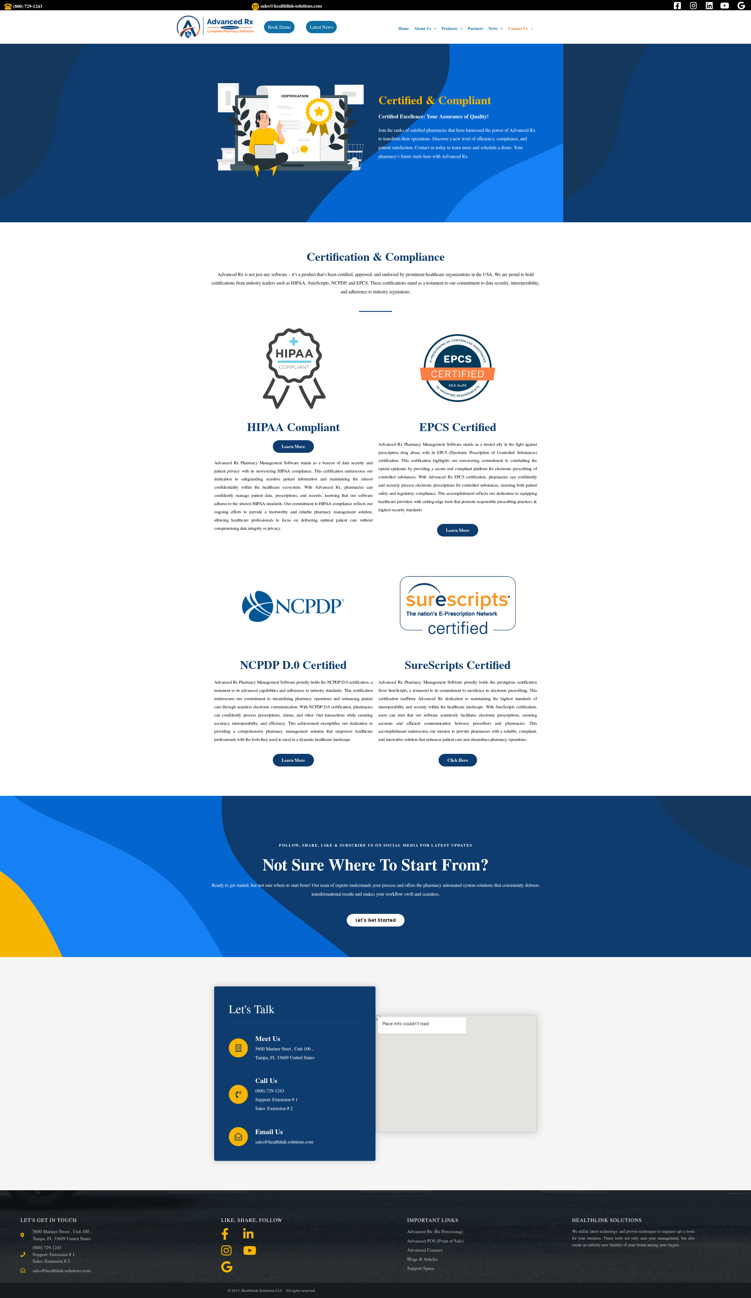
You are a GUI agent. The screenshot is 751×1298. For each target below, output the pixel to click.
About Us (422, 28)
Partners (475, 28)
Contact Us (518, 28)
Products (449, 28)
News (493, 28)
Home (403, 28)
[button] (425, 28)
